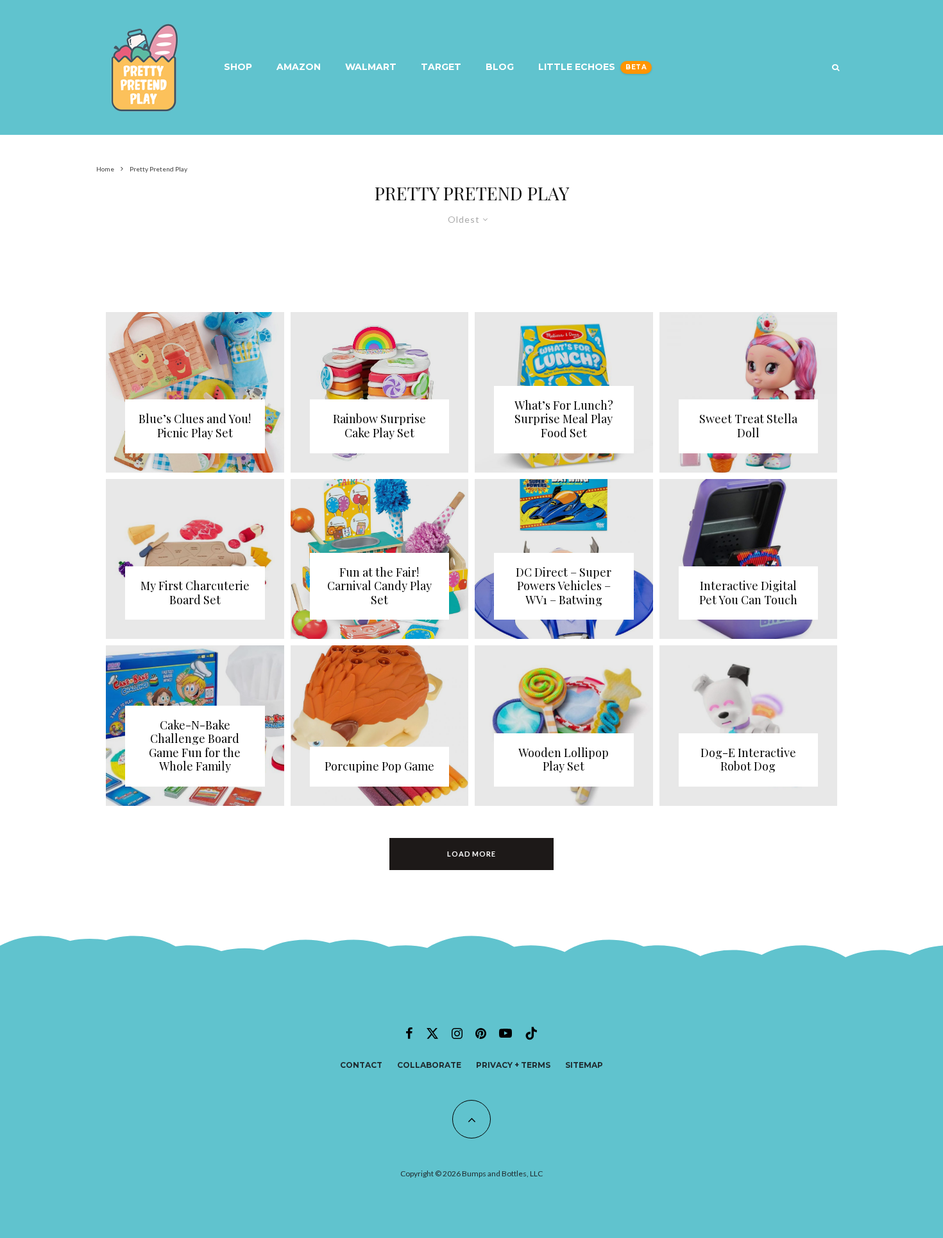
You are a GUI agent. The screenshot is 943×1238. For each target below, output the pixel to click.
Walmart (370, 67)
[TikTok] (531, 1033)
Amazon (298, 67)
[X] (432, 1033)
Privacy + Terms (513, 1065)
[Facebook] (409, 1033)
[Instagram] (457, 1033)
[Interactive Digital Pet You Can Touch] (748, 559)
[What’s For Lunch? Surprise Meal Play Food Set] (564, 392)
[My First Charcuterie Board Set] (195, 559)
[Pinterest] (481, 1033)
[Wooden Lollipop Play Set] (564, 725)
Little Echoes (576, 67)
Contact (361, 1065)
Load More (472, 854)
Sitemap (584, 1065)
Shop (238, 67)
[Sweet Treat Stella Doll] (748, 392)
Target (441, 67)
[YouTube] (505, 1033)
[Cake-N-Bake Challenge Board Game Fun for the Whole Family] (195, 725)
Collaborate (429, 1065)
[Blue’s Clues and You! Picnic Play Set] (195, 392)
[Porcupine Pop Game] (380, 725)
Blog (500, 67)
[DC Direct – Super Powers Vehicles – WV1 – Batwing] (564, 559)
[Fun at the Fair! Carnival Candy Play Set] (380, 559)
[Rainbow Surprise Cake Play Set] (380, 392)
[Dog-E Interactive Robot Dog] (748, 725)
